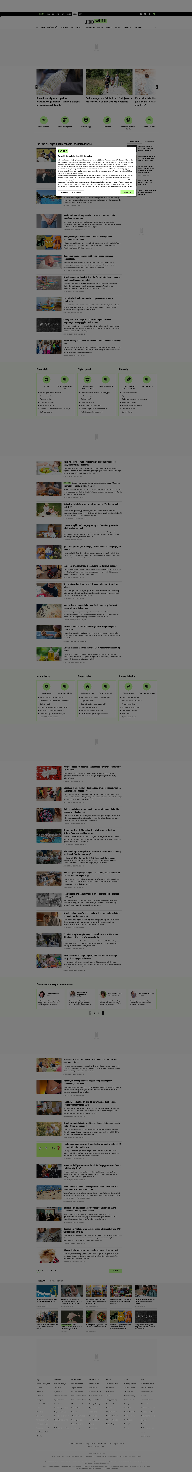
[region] (96, 171)
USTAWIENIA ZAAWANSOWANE (71, 192)
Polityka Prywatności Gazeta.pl (117, 186)
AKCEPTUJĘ (127, 192)
